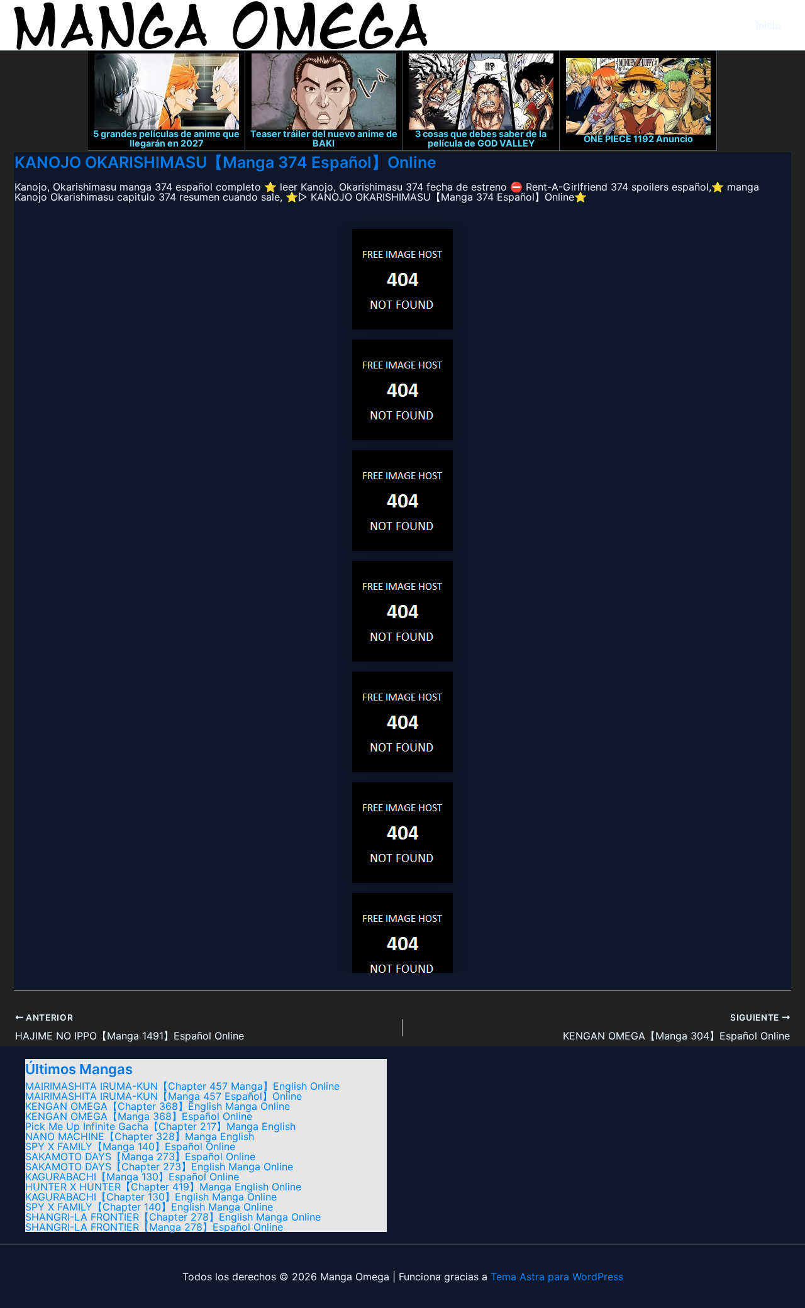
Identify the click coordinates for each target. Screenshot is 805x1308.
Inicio (768, 25)
